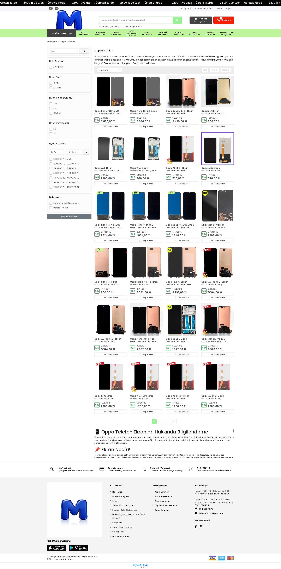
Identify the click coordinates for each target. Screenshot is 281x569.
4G (54, 133)
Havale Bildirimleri (120, 536)
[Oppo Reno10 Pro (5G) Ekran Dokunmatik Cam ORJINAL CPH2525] (217, 319)
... (168, 421)
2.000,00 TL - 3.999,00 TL (66, 163)
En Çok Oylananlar (134, 26)
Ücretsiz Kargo (60, 207)
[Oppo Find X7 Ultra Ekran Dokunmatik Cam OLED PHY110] (146, 262)
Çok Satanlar (116, 26)
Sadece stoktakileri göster (66, 203)
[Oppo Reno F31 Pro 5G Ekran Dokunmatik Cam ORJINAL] (110, 91)
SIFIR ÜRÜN (58, 67)
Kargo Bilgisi (118, 522)
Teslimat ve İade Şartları (123, 505)
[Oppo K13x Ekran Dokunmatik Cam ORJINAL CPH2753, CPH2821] (110, 376)
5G (54, 128)
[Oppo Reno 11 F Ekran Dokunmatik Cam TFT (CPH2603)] (110, 262)
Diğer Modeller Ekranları (166, 505)
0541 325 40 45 (206, 509)
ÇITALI (56, 83)
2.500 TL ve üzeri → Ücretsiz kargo (44, 3)
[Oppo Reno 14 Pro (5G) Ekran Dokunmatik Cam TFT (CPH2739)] (110, 205)
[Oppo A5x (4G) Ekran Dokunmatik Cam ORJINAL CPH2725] (182, 376)
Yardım (218, 8)
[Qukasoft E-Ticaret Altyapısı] (140, 566)
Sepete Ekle (112, 126)
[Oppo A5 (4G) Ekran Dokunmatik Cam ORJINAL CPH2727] (217, 376)
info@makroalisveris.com (211, 513)
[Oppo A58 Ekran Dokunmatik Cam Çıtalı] (146, 148)
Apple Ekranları (162, 491)
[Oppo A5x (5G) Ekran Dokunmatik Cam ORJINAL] (146, 376)
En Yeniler (103, 26)
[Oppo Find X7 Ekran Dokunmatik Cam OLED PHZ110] (182, 262)
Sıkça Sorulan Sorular (203, 8)
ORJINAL (57, 113)
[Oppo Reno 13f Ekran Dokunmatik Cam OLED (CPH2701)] (217, 205)
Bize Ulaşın (201, 485)
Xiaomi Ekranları (162, 501)
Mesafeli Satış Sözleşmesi (124, 510)
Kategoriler (160, 485)
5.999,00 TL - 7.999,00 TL (66, 173)
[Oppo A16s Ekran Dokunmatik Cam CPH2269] (217, 148)
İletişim (228, 8)
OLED (56, 108)
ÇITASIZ (57, 87)
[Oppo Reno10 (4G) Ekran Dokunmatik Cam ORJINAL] (182, 91)
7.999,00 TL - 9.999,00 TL (66, 177)
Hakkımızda (118, 491)
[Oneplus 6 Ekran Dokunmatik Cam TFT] (217, 91)
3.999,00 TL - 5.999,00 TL (66, 168)
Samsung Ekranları (163, 496)
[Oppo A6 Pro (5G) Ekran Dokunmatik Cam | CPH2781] (217, 262)
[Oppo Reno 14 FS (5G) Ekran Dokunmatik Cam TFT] (146, 205)
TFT (55, 103)
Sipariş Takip (185, 8)
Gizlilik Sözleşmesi (121, 496)
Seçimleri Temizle (69, 216)
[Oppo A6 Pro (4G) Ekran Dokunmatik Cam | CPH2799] (110, 319)
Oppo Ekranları (162, 510)
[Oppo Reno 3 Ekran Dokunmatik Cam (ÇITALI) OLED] (182, 319)
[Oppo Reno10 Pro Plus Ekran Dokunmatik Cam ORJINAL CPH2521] (146, 319)
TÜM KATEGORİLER (63, 33)
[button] (223, 20)
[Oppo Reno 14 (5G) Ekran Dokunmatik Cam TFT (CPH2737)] (182, 205)
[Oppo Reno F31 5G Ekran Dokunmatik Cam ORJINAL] (146, 91)
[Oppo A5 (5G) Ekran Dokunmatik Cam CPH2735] (182, 148)
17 (174, 421)
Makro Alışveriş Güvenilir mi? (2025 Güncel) (128, 516)
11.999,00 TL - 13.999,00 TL (66, 187)
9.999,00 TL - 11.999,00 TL (66, 182)
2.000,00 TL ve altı (62, 159)
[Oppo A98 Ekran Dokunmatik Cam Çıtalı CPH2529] (110, 148)
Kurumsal (116, 485)
